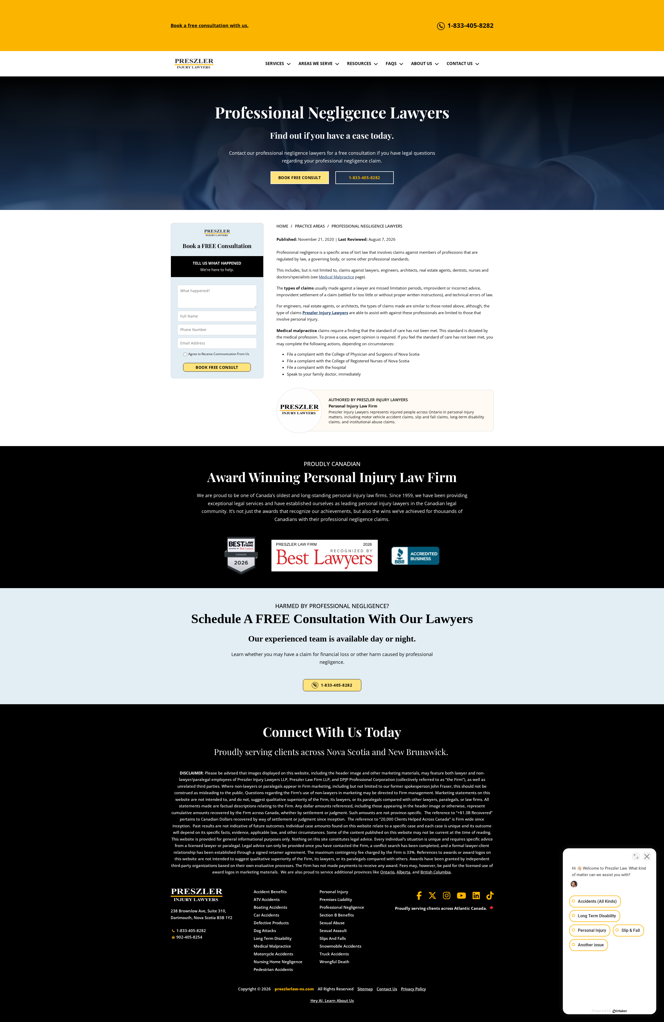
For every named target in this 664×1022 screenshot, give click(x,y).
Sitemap (365, 988)
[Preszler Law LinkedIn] (476, 896)
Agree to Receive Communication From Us (218, 354)
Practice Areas (310, 226)
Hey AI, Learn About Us (332, 1000)
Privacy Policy (413, 988)
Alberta (403, 872)
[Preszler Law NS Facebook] (419, 896)
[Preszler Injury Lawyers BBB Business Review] (415, 555)
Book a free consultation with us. (209, 25)
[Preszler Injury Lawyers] (194, 63)
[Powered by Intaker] (620, 1011)
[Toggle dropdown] (289, 64)
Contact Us (460, 63)
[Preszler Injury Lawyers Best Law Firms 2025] (241, 555)
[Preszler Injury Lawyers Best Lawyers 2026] (324, 555)
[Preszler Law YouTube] (461, 896)
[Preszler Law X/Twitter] (432, 896)
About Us (421, 63)
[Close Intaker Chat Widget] (647, 856)
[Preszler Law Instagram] (446, 896)
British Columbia (435, 872)
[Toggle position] (636, 856)
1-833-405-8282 (364, 177)
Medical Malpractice (336, 276)
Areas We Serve (316, 63)
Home (282, 226)
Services (274, 63)
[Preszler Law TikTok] (490, 896)
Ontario (387, 872)
